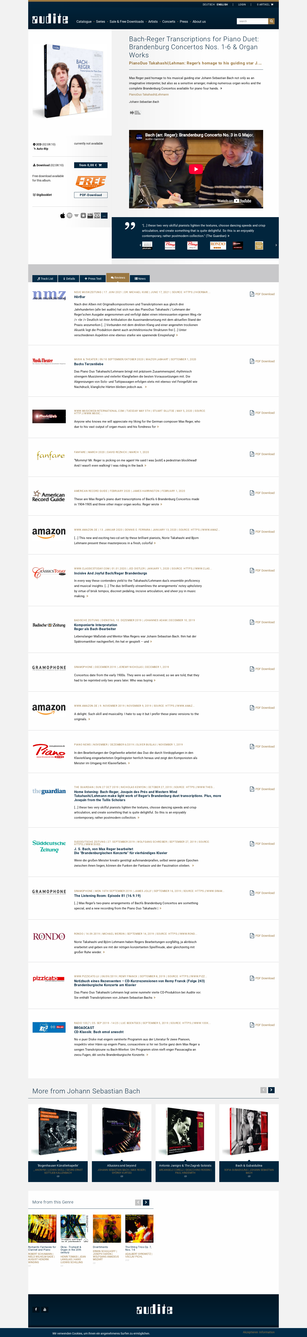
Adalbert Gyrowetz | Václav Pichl (138, 1255)
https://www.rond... (182, 933)
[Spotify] (69, 215)
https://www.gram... (209, 891)
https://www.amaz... (205, 529)
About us (199, 22)
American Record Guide (91, 491)
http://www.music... (88, 413)
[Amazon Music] (76, 215)
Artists (153, 22)
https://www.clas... (198, 568)
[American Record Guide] (49, 495)
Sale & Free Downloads (127, 22)
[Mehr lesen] (177, 335)
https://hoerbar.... (197, 292)
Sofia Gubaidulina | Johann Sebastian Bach (249, 1171)
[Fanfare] (49, 455)
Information (267, 1332)
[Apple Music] (63, 215)
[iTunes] (83, 215)
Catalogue (83, 22)
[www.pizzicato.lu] (49, 978)
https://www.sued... (88, 844)
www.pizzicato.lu (87, 976)
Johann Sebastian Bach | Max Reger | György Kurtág (122, 1171)
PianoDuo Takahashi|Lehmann (149, 94)
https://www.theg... (200, 787)
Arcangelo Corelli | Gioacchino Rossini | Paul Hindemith (185, 1171)
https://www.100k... (196, 1023)
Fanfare (80, 452)
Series (100, 22)
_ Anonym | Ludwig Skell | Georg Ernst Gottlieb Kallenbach (58, 1171)
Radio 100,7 (82, 1023)
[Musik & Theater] (49, 361)
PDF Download (265, 294)
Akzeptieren (250, 1332)
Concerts (168, 22)
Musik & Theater (86, 359)
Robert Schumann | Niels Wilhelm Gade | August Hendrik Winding (41, 1258)
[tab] (44, 278)
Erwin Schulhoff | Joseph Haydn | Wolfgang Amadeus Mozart (106, 1255)
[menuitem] (84, 21)
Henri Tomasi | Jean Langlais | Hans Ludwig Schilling (73, 1259)
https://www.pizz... (193, 976)
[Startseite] (50, 18)
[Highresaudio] (90, 215)
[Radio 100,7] (49, 1027)
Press (184, 22)
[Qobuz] (97, 215)
